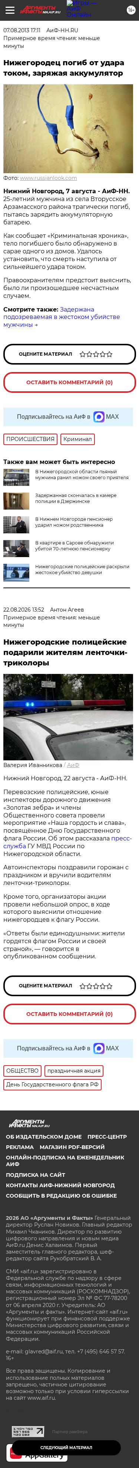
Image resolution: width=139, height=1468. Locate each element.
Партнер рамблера (69, 1431)
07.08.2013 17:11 (21, 30)
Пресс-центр (107, 1136)
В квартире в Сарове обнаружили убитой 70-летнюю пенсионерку (74, 546)
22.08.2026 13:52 (23, 609)
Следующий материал (66, 1447)
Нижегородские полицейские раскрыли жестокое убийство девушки (82, 569)
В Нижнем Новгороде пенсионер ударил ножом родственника (74, 522)
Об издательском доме (44, 1136)
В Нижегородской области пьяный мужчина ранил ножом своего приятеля (82, 474)
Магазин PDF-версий (72, 1147)
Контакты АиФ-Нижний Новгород (60, 1185)
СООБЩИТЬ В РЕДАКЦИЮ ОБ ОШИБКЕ (61, 1195)
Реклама (20, 1147)
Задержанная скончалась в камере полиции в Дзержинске (75, 498)
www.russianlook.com (48, 178)
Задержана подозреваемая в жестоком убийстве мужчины (61, 317)
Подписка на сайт (35, 1175)
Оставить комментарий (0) (69, 382)
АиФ (73, 765)
